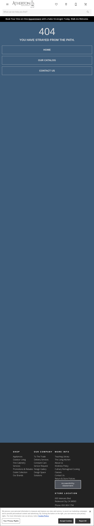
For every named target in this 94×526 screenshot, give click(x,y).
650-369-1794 (67, 505)
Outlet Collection (20, 472)
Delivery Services (41, 459)
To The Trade (40, 456)
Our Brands (18, 475)
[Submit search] (88, 12)
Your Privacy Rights (11, 521)
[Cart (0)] (86, 4)
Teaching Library (62, 456)
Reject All (82, 521)
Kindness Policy (61, 466)
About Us (59, 462)
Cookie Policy (43, 516)
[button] (7, 4)
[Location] (66, 4)
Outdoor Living (19, 459)
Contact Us (47, 70)
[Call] (76, 4)
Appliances (17, 456)
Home (47, 49)
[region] (47, 517)
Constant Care (40, 462)
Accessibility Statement (67, 484)
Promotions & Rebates (23, 469)
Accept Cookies (66, 521)
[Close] (90, 511)
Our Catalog (47, 60)
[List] (56, 4)
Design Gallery (40, 469)
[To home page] (23, 4)
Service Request (41, 466)
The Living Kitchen (62, 459)
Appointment (34, 19)
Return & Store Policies (65, 478)
